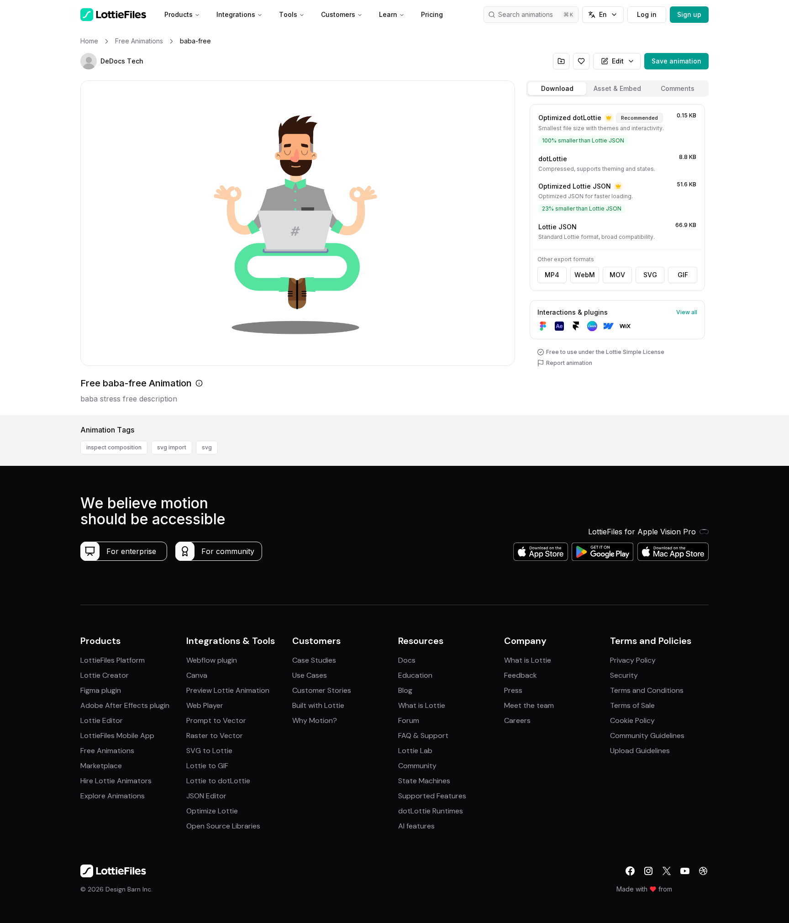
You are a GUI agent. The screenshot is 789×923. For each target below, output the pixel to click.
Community (417, 765)
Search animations (525, 14)
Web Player (204, 705)
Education (415, 675)
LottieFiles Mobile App (117, 735)
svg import (171, 447)
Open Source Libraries (223, 826)
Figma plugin (100, 690)
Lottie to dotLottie (218, 781)
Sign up (689, 14)
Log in (647, 14)
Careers (517, 720)
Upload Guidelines (640, 750)
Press (513, 690)
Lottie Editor (101, 720)
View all (686, 312)
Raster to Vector (214, 735)
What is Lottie (421, 705)
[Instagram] (648, 870)
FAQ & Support (423, 735)
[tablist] (617, 88)
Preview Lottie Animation (227, 690)
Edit (618, 61)
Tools (288, 14)
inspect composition (114, 447)
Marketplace (101, 765)
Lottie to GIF (207, 765)
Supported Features (432, 796)
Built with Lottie (318, 705)
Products (178, 14)
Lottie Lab (415, 750)
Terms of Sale (632, 705)
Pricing (432, 14)
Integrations (235, 14)
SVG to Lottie (209, 750)
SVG (650, 275)
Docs (407, 660)
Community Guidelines (647, 735)
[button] (88, 61)
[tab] (557, 88)
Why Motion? (314, 720)
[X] (666, 870)
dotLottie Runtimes (430, 811)
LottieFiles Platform (112, 660)
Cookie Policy (632, 720)
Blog (405, 690)
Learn (388, 14)
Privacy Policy (633, 660)
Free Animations (107, 750)
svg (207, 447)
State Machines (424, 781)
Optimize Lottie (212, 811)
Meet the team (529, 705)
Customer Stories (321, 690)
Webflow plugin (211, 660)
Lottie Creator (104, 675)
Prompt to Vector (216, 720)
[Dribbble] (703, 870)
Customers (338, 14)
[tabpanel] (617, 257)
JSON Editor (206, 796)
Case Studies (314, 660)
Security (624, 675)
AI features (416, 826)
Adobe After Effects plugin (124, 705)
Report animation (569, 362)
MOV (617, 275)
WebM (584, 275)
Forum (408, 720)
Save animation (676, 61)
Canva (196, 675)
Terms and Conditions (647, 690)
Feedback (520, 675)
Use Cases (309, 675)
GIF (683, 275)
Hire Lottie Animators (116, 781)
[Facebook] (630, 870)
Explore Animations (112, 796)
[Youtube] (684, 870)
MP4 (552, 275)
